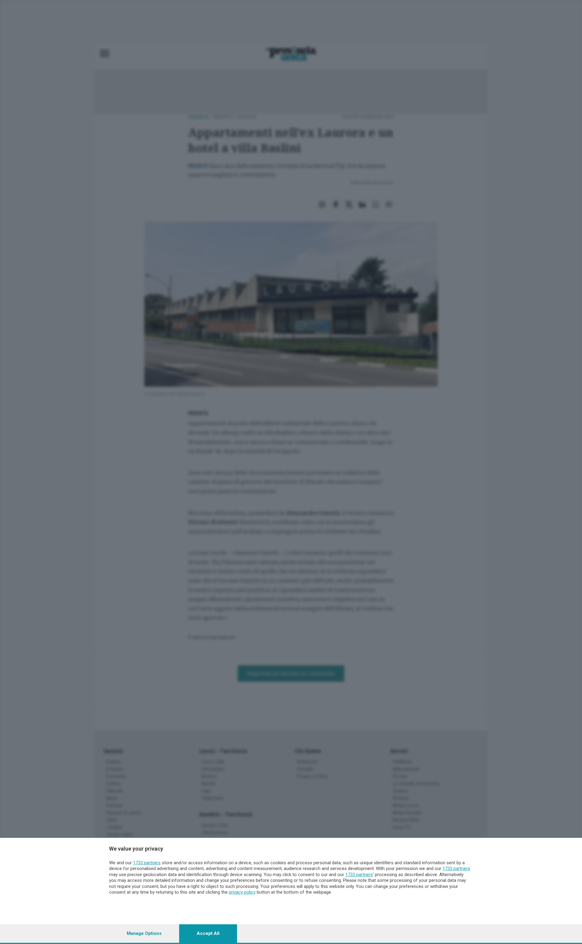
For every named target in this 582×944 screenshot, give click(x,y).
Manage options (144, 933)
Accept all (208, 933)
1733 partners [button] (147, 862)
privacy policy (242, 892)
